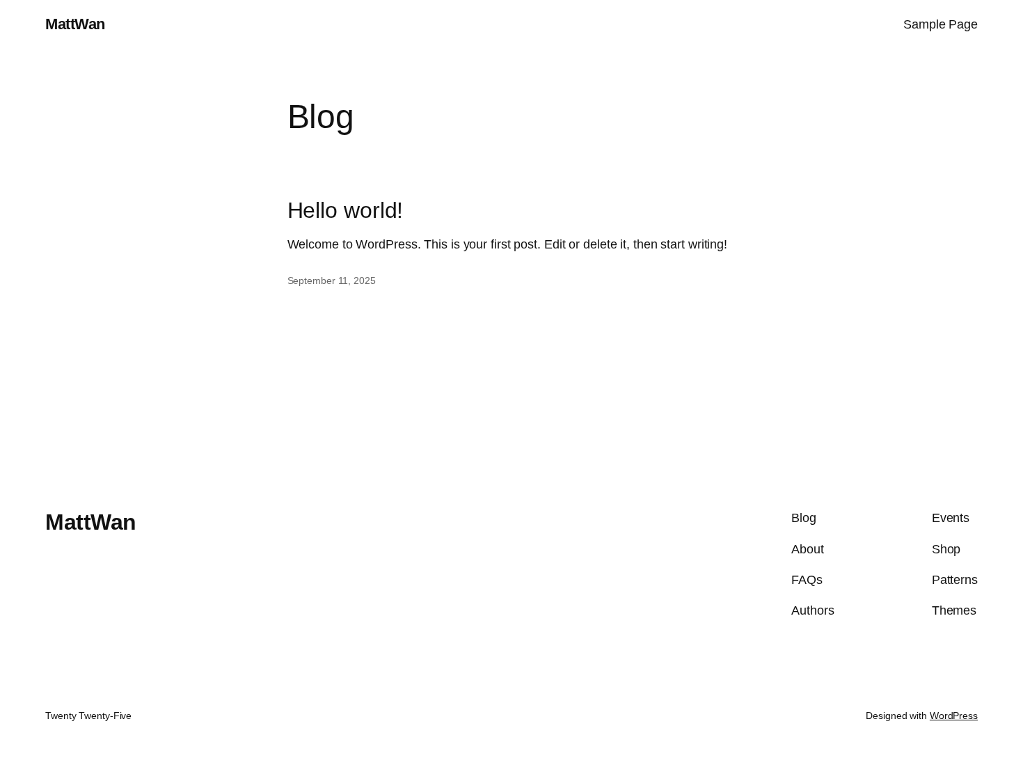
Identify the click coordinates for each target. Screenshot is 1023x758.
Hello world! (345, 210)
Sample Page (940, 24)
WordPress (954, 715)
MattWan (75, 24)
